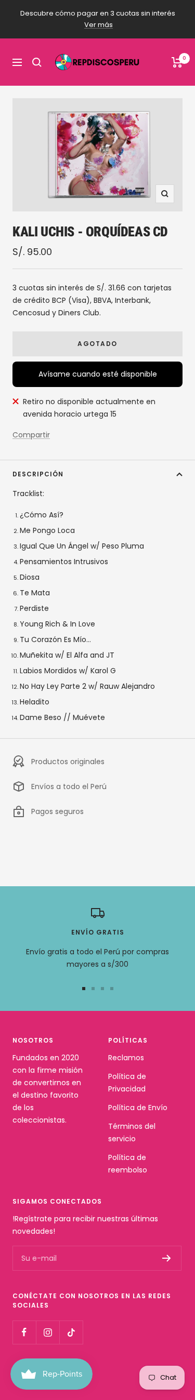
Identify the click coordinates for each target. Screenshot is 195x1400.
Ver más (98, 25)
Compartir (31, 435)
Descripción (37, 474)
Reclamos (126, 1057)
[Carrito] (177, 62)
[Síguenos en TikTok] (71, 1332)
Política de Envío (137, 1107)
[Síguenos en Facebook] (24, 1332)
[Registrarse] (166, 1258)
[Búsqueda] (37, 62)
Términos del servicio (131, 1132)
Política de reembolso (127, 1163)
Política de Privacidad (127, 1082)
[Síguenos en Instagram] (47, 1332)
